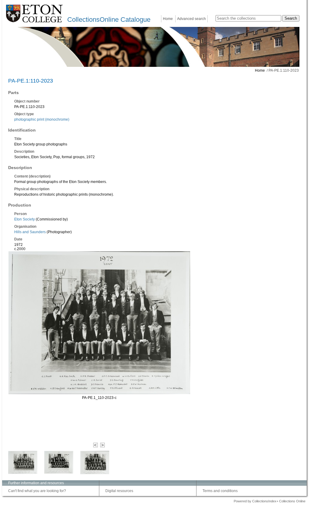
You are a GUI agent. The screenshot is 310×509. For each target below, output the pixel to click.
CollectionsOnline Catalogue (108, 19)
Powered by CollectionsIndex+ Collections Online (269, 501)
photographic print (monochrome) (41, 119)
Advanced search (191, 19)
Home (168, 19)
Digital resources (119, 491)
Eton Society (24, 219)
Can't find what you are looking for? (37, 491)
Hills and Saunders (30, 232)
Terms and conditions (220, 491)
